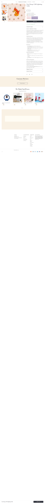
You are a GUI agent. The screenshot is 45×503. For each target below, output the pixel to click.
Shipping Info (24, 146)
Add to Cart (38, 501)
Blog (30, 146)
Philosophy (31, 154)
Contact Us (24, 145)
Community (31, 155)
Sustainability (31, 153)
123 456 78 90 (15, 145)
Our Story (31, 145)
